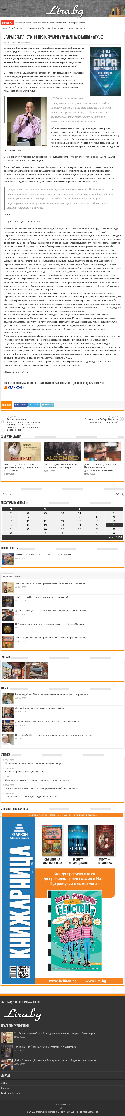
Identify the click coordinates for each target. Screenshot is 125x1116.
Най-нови (7, 576)
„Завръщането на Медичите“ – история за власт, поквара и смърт (47, 721)
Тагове (18, 576)
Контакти (5, 1088)
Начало (4, 28)
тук (26, 372)
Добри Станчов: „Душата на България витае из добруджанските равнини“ (100, 467)
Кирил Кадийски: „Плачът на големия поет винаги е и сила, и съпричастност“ (50, 22)
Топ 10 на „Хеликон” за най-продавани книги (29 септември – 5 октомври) (50, 637)
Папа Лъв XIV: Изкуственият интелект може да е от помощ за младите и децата (53, 735)
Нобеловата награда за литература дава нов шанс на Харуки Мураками (50, 624)
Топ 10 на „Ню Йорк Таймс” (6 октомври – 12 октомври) (60, 466)
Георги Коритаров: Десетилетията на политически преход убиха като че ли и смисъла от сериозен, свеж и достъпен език (23, 423)
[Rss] (61, 1108)
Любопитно (16, 28)
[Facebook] (64, 1108)
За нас (4, 1083)
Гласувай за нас (62, 1104)
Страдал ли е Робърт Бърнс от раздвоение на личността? (101, 419)
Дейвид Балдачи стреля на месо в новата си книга (39, 708)
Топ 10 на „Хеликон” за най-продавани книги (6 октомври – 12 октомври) (21, 467)
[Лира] (65, 8)
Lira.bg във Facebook (11, 1093)
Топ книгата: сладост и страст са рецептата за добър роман (44, 554)
